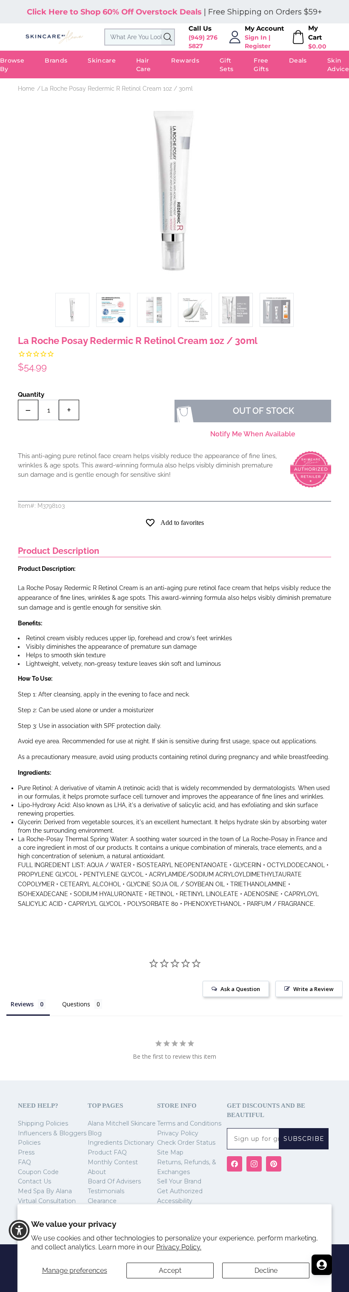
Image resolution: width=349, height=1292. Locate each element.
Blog (95, 1133)
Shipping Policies (43, 1123)
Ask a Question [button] (240, 989)
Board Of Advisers (114, 1181)
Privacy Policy (177, 1133)
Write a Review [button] (313, 989)
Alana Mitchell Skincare (122, 1123)
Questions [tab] (76, 1004)
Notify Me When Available (252, 434)
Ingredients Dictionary (121, 1142)
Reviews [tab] (22, 1004)
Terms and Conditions (189, 1123)
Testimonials (106, 1191)
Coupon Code (38, 1172)
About (97, 1172)
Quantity (31, 394)
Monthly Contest (113, 1162)
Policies (29, 1142)
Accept (170, 1270)
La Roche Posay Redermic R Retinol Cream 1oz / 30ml (117, 88)
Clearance (102, 1201)
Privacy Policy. (178, 1247)
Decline (266, 1270)
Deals (298, 60)
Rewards (185, 60)
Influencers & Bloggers (52, 1133)
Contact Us (34, 1181)
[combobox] (139, 37)
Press (26, 1152)
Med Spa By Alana (45, 1191)
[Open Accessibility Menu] (19, 1230)
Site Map (170, 1152)
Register (258, 46)
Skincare (102, 60)
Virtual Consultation (47, 1201)
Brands (56, 60)
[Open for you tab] (322, 1265)
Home (26, 88)
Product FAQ (107, 1152)
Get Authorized (180, 1191)
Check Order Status (186, 1142)
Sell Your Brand (179, 1181)
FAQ (24, 1162)
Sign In (256, 37)
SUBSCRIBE (303, 1139)
